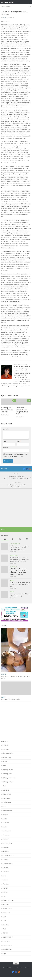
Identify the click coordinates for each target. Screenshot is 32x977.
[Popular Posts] (12, 539)
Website (5, 447)
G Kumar (5, 814)
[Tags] (27, 539)
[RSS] (30, 469)
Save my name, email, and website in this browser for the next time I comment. (15, 455)
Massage (3, 674)
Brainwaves (6, 790)
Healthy (5, 827)
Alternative (6, 749)
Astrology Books (7, 774)
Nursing (5, 880)
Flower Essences (7, 810)
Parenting (5, 884)
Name (5, 441)
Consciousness (7, 794)
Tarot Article (5, 6)
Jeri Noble (5, 851)
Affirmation (6, 745)
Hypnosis (5, 839)
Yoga (4, 953)
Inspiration (6, 847)
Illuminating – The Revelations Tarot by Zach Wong (7, 410)
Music (4, 876)
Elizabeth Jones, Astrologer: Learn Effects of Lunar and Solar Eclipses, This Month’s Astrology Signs (19, 559)
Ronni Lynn (6, 925)
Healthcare (6, 823)
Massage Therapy (8, 863)
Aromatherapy (7, 757)
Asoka (4, 765)
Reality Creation (7, 908)
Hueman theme (25, 967)
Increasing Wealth (8, 843)
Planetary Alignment (8, 900)
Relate (4, 921)
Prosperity (6, 904)
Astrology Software (8, 782)
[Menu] (30, 2)
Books (4, 786)
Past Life (5, 892)
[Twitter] (24, 469)
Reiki (4, 917)
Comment (6, 429)
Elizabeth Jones (14, 555)
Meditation (6, 872)
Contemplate (13, 567)
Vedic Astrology (7, 949)
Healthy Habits (7, 831)
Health (3, 697)
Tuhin (4, 18)
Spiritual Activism (7, 937)
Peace (4, 896)
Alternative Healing (8, 753)
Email (18, 441)
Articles (5, 761)
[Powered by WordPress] (10, 967)
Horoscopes (6, 835)
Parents (12, 580)
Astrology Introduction (9, 778)
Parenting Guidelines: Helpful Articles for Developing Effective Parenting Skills (20, 584)
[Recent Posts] (5, 539)
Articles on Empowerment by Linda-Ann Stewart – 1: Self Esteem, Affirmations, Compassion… (20, 547)
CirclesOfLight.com (7, 2)
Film (4, 806)
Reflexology (6, 912)
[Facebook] (27, 469)
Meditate (5, 867)
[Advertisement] (16, 507)
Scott (4, 929)
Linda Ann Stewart (15, 543)
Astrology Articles (8, 769)
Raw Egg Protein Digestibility (10, 699)
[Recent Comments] (19, 539)
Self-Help (5, 933)
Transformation (7, 945)
